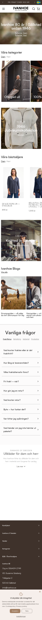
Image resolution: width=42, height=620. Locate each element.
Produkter (35, 339)
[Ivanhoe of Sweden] (21, 9)
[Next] (34, 2)
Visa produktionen (21, 245)
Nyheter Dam (21, 33)
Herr (9, 57)
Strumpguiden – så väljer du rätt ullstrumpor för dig (12, 314)
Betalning (17, 339)
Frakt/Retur (7, 339)
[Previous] (3, 2)
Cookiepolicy (10, 606)
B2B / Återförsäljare (9, 556)
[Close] (40, 591)
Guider (4, 541)
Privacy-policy (21, 606)
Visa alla (4, 272)
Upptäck (21, 135)
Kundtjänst (6, 525)
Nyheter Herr (21, 35)
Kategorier (6, 549)
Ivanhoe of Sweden (9, 533)
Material (26, 339)
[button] (33, 8)
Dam (3, 57)
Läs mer (20, 466)
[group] (18, 2)
